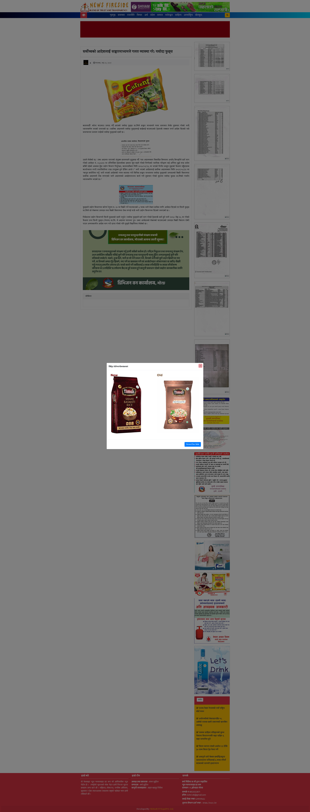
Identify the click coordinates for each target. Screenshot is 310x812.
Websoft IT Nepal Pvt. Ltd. (162, 809)
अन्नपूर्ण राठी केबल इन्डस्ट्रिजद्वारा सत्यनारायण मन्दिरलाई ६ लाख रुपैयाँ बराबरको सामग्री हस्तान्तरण (211, 760)
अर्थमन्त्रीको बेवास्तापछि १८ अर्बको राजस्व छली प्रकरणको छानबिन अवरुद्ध (211, 722)
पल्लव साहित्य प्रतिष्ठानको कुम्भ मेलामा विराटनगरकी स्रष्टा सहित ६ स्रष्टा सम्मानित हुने (210, 735)
